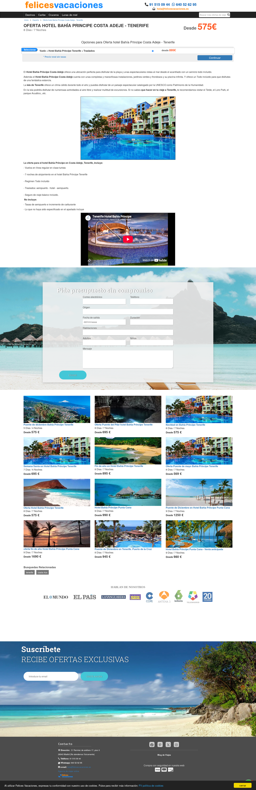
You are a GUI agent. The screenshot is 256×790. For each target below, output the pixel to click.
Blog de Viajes (164, 754)
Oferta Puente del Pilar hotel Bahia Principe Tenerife (124, 424)
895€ (172, 50)
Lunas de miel (69, 15)
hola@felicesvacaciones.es (173, 9)
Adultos (87, 338)
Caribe (41, 15)
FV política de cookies (151, 785)
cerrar (242, 785)
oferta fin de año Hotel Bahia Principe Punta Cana (51, 549)
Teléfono (134, 297)
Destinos (30, 15)
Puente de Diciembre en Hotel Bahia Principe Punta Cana (198, 507)
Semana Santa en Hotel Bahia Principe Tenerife (50, 466)
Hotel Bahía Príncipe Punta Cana (113, 507)
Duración (135, 317)
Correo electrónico (92, 297)
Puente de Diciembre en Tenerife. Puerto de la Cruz (123, 549)
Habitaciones (90, 328)
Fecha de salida (91, 317)
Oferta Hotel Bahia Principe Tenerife (44, 507)
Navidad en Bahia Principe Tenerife (185, 424)
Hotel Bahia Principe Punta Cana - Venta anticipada (194, 549)
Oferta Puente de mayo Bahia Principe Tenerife (192, 466)
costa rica (42, 572)
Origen (86, 307)
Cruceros (54, 15)
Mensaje (87, 348)
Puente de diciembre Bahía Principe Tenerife (48, 424)
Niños (133, 338)
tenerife (29, 572)
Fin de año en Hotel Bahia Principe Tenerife (119, 466)
